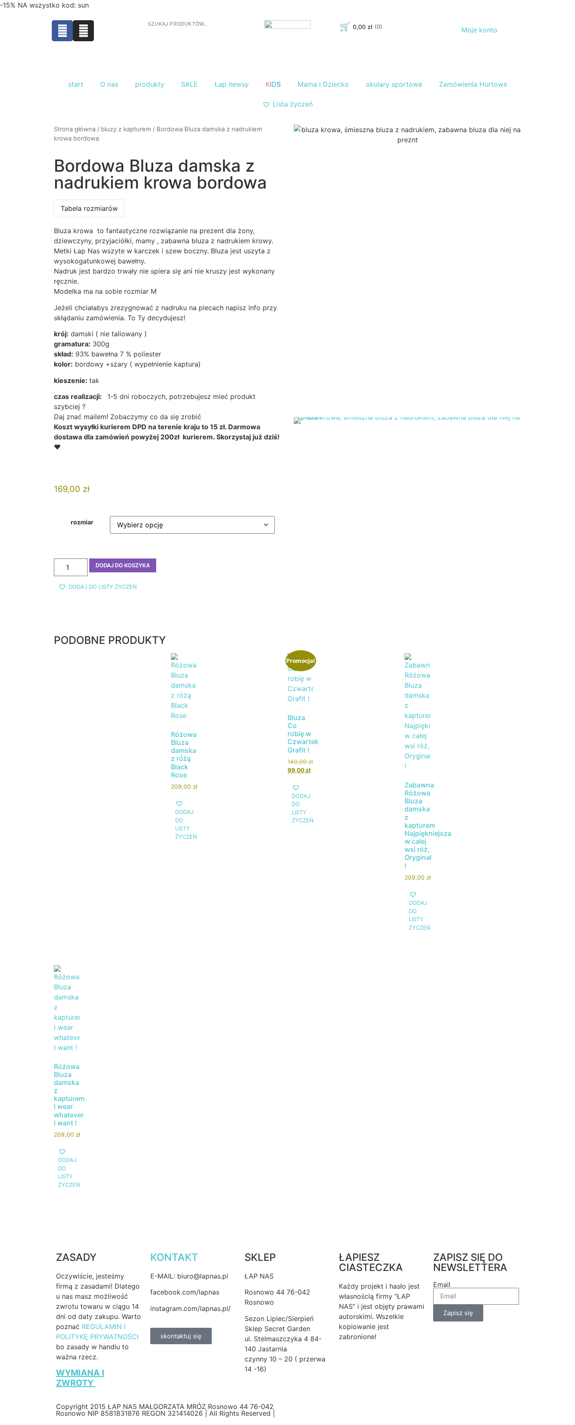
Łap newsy (232, 84)
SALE (189, 84)
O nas (109, 84)
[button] (97, 586)
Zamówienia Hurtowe (473, 84)
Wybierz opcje (196, 764)
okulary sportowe (394, 84)
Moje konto (479, 30)
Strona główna (75, 129)
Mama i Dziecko (323, 84)
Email (441, 1284)
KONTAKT (174, 1257)
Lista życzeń (293, 104)
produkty (149, 84)
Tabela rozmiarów (89, 208)
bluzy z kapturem (126, 129)
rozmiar (82, 522)
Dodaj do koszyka (123, 565)
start (75, 84)
